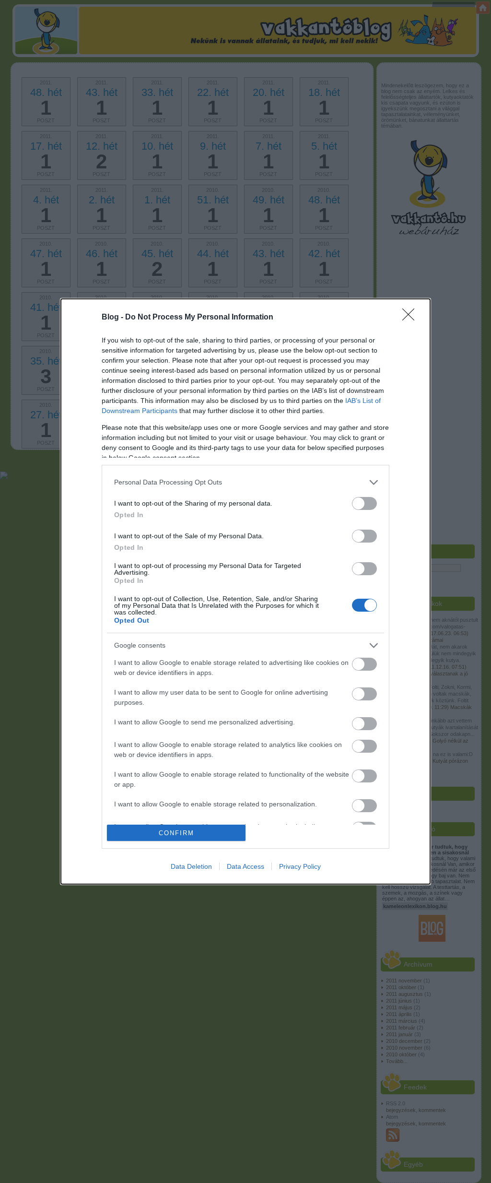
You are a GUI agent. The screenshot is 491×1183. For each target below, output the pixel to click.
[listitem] (245, 482)
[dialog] (245, 592)
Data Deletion (191, 866)
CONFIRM (176, 833)
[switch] (364, 503)
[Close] (411, 317)
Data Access (245, 866)
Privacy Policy (300, 866)
